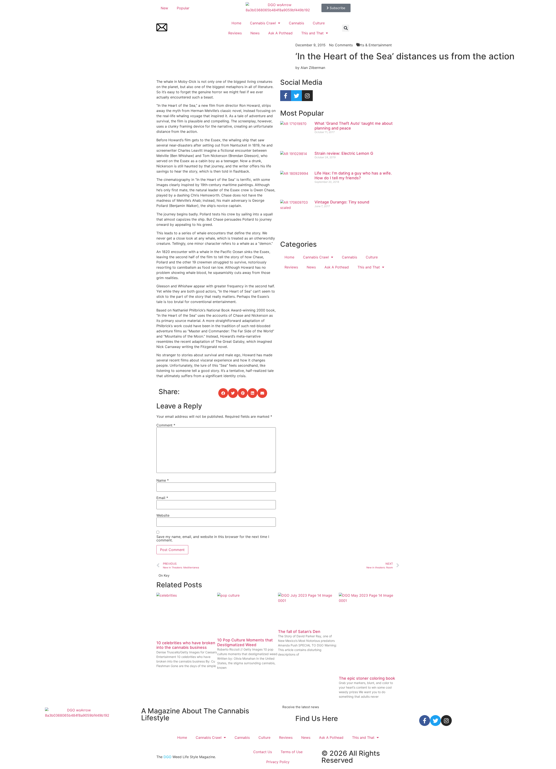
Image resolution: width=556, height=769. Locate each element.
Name (162, 480)
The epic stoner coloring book (367, 678)
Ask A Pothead (280, 33)
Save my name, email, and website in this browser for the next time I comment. (212, 538)
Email (162, 497)
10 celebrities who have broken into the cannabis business (185, 645)
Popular (183, 8)
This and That (312, 33)
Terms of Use (292, 752)
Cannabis (296, 23)
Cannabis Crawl (263, 23)
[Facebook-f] (285, 95)
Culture (319, 23)
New (164, 8)
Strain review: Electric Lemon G (343, 153)
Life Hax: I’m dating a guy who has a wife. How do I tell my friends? (353, 175)
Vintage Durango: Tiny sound (341, 202)
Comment (165, 425)
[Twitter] (296, 95)
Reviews (235, 33)
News (255, 33)
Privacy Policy (278, 762)
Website (162, 515)
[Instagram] (307, 95)
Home (236, 23)
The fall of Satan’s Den (299, 631)
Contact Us (262, 752)
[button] (345, 28)
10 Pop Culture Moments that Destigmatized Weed (245, 642)
